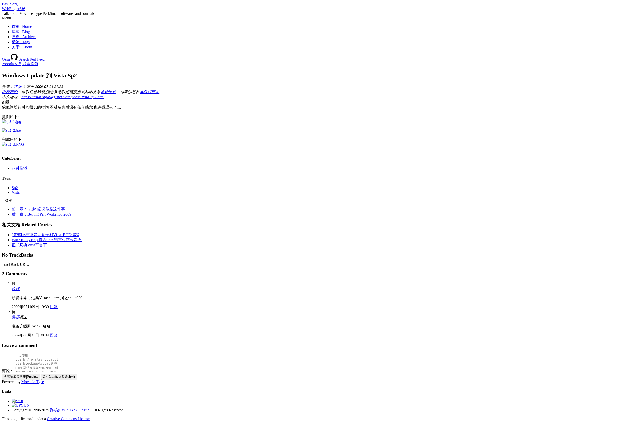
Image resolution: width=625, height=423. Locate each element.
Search (24, 59)
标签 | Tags (21, 42)
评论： (8, 371)
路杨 (17, 87)
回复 (54, 307)
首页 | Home (22, 26)
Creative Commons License (68, 419)
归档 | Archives (24, 37)
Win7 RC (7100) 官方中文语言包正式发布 (47, 240)
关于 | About (22, 47)
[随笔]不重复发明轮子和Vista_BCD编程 (45, 235)
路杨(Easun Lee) (63, 410)
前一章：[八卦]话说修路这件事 (38, 209)
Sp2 (15, 188)
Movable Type (32, 382)
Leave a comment (19, 345)
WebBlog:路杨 (13, 9)
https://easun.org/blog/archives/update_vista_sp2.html (62, 97)
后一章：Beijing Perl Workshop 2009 (41, 214)
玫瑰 (16, 289)
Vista (16, 192)
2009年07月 (11, 64)
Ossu (6, 59)
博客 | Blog (21, 32)
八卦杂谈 (30, 64)
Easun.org (10, 4)
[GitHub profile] (14, 59)
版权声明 (10, 92)
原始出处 (108, 92)
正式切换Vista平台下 (29, 245)
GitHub (83, 410)
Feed (41, 59)
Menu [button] (6, 18)
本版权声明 (149, 92)
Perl (33, 59)
